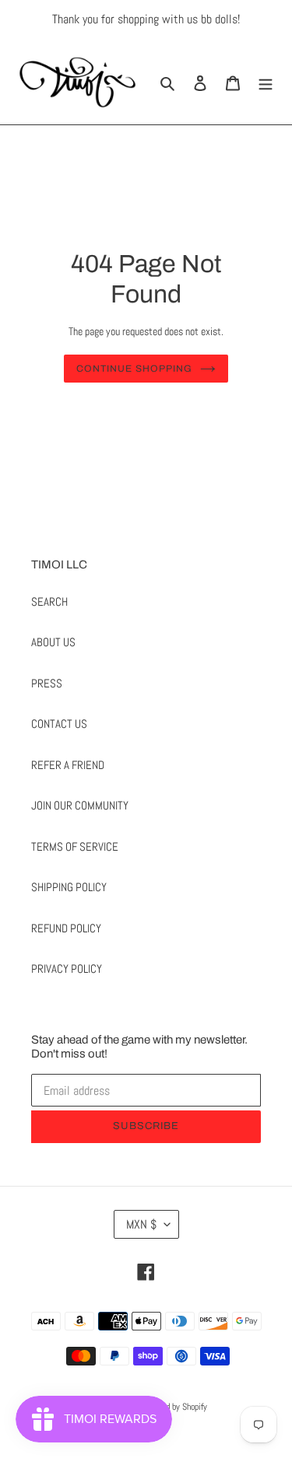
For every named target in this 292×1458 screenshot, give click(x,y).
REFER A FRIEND (67, 764)
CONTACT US (59, 723)
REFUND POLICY (66, 928)
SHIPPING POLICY (69, 886)
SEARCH (49, 601)
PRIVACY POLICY (66, 968)
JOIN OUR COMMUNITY (79, 805)
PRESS (46, 683)
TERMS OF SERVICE (74, 846)
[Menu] (265, 82)
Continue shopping (134, 368)
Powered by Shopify (174, 1406)
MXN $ (141, 1224)
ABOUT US (53, 642)
